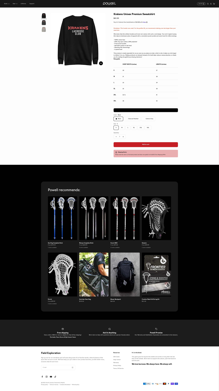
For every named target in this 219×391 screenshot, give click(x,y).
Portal (50, 299)
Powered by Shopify (59, 382)
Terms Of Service (118, 368)
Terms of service (54, 384)
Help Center (117, 359)
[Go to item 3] (44, 30)
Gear (14, 3)
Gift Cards (116, 356)
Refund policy (75, 384)
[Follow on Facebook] (42, 377)
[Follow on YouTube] (51, 377)
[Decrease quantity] (116, 137)
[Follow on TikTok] (55, 377)
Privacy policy (44, 384)
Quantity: (116, 132)
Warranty (116, 362)
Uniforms (23, 3)
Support (32, 3)
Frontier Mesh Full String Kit (150, 299)
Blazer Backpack (116, 299)
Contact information (65, 384)
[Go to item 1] (44, 16)
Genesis (144, 243)
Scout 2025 (114, 243)
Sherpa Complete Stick (86, 243)
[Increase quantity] (123, 137)
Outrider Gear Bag (85, 299)
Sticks (6, 3)
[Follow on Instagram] (46, 377)
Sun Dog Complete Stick (55, 243)
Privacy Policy (117, 365)
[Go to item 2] (44, 23)
